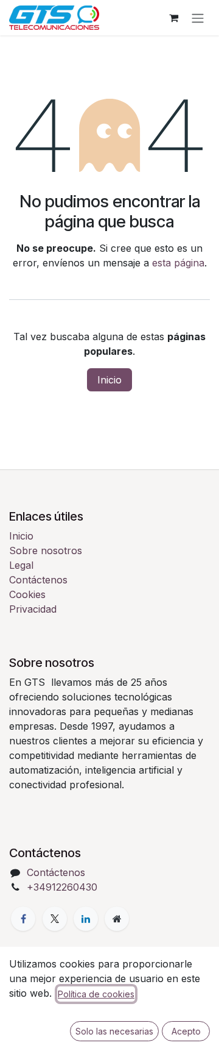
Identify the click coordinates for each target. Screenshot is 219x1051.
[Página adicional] (117, 919)
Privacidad (33, 609)
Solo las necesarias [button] (114, 1031)
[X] (55, 919)
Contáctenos (38, 580)
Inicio (109, 380)
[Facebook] (23, 919)
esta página (178, 263)
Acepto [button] (186, 1031)
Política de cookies (96, 994)
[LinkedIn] (86, 919)
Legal (21, 565)
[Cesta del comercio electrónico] (173, 17)
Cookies (27, 594)
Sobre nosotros (45, 550)
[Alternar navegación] (198, 17)
